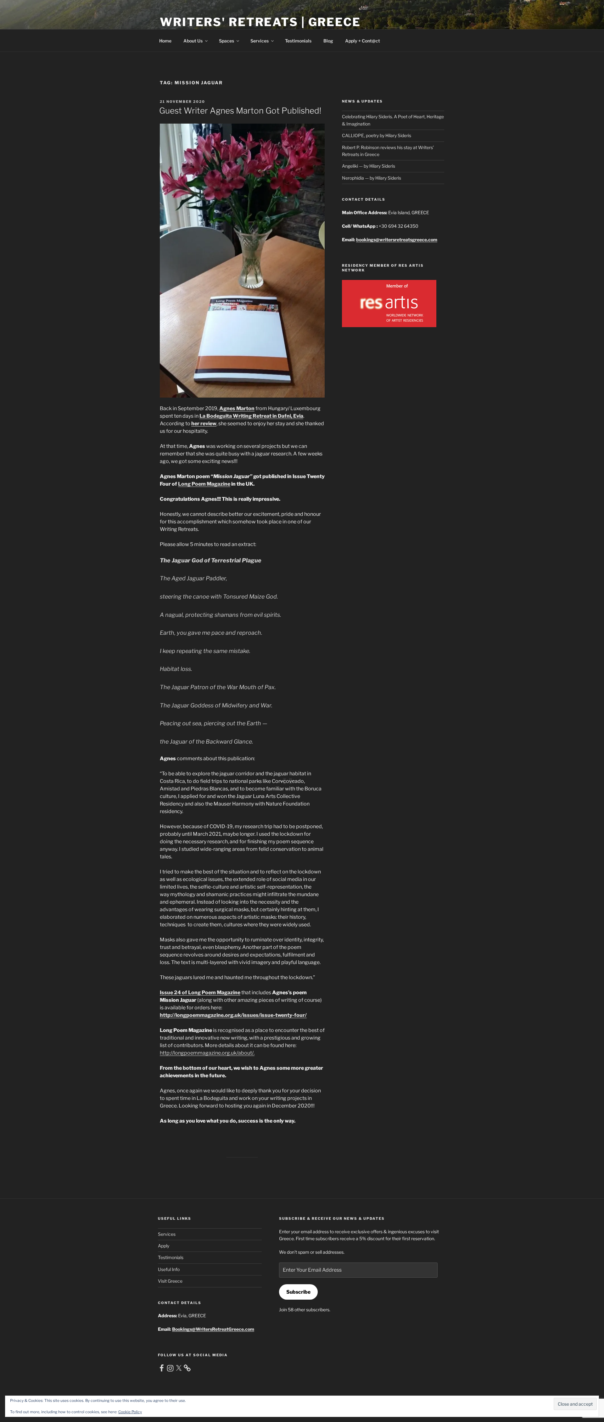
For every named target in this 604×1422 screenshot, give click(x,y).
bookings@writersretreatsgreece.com (396, 239)
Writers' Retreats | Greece (260, 22)
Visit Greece (170, 1281)
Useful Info (169, 1269)
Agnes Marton (236, 408)
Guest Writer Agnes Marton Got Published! (240, 110)
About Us (193, 40)
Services (259, 40)
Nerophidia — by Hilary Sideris (371, 178)
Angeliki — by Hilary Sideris (368, 166)
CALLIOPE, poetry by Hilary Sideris (376, 135)
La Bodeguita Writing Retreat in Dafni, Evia (251, 416)
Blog (328, 40)
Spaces (226, 40)
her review (203, 424)
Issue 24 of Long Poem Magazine (200, 992)
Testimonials (298, 40)
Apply (163, 1245)
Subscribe (298, 1292)
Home (165, 40)
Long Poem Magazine (204, 484)
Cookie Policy (130, 1411)
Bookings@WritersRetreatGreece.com (213, 1329)
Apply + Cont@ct (362, 40)
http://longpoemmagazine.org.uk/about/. (207, 1053)
